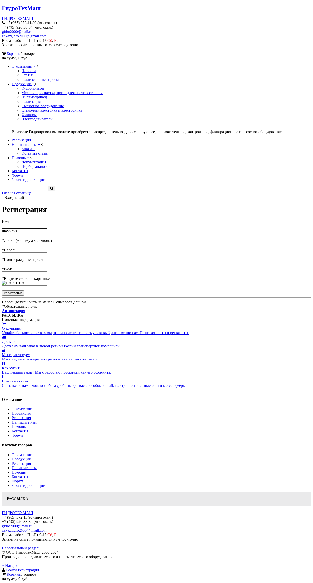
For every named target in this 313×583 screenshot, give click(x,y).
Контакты (20, 431)
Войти (12, 570)
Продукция (21, 413)
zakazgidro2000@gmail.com (24, 36)
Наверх (10, 565)
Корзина (14, 54)
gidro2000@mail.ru (17, 32)
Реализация (21, 418)
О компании (22, 409)
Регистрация (28, 570)
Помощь (19, 426)
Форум (17, 435)
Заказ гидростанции (28, 485)
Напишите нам (24, 422)
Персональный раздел (20, 548)
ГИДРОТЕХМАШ (17, 18)
